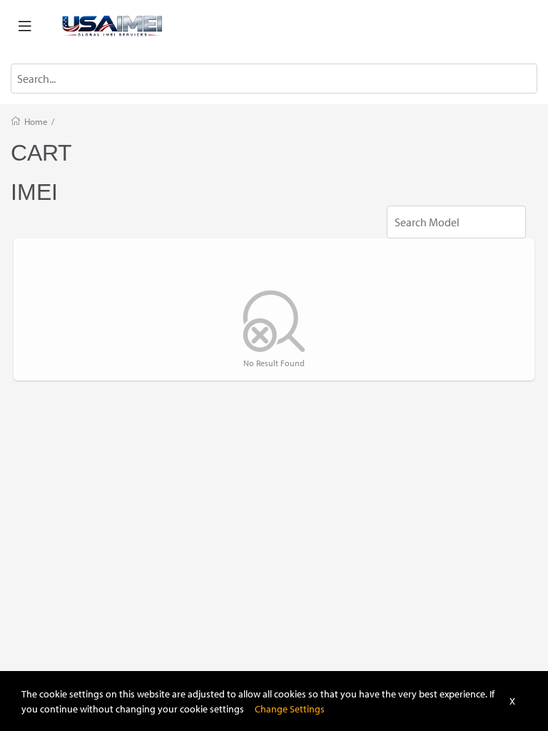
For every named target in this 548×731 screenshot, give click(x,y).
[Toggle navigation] (25, 26)
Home (36, 121)
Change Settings (290, 708)
